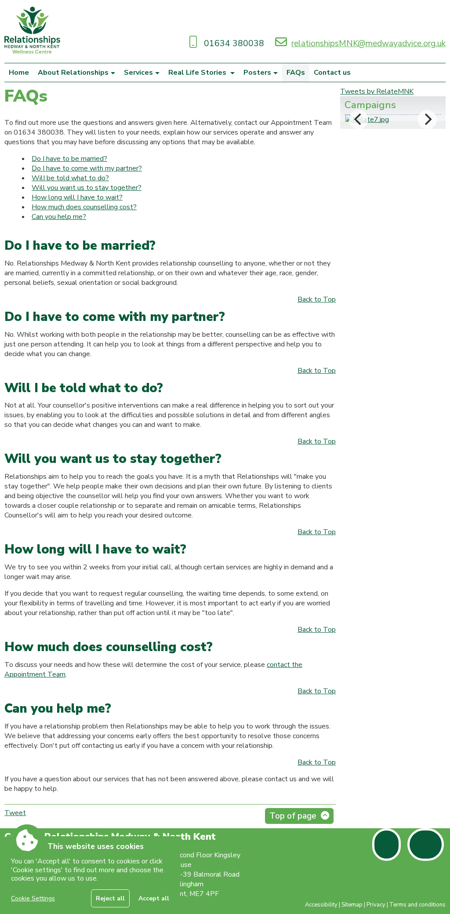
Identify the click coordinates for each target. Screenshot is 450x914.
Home (19, 72)
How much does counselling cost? (84, 207)
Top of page (292, 816)
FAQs (296, 72)
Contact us (332, 72)
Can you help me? (59, 217)
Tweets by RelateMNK (377, 91)
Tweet (15, 813)
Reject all (110, 898)
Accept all (153, 898)
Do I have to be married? (69, 159)
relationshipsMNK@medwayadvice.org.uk (368, 43)
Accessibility (321, 905)
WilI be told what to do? (70, 178)
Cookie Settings (33, 898)
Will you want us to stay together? (87, 188)
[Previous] (358, 119)
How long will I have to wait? (77, 197)
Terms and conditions (417, 905)
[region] (92, 875)
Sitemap (352, 905)
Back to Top (317, 299)
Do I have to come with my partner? (87, 168)
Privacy (376, 905)
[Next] (427, 119)
